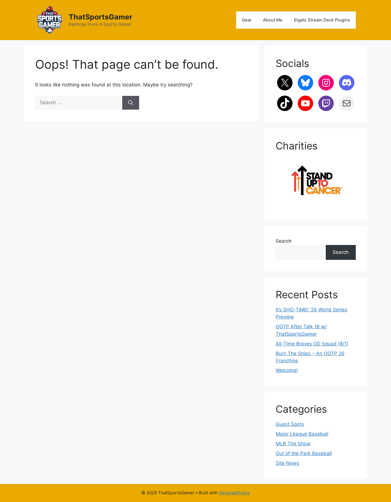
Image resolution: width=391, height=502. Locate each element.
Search (284, 241)
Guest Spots (290, 424)
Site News (287, 463)
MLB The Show (293, 443)
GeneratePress (234, 492)
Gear (247, 20)
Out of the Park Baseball (304, 453)
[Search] (130, 103)
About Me (273, 20)
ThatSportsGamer (100, 17)
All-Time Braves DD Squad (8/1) (312, 344)
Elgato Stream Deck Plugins (322, 20)
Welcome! (287, 370)
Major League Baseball (302, 434)
